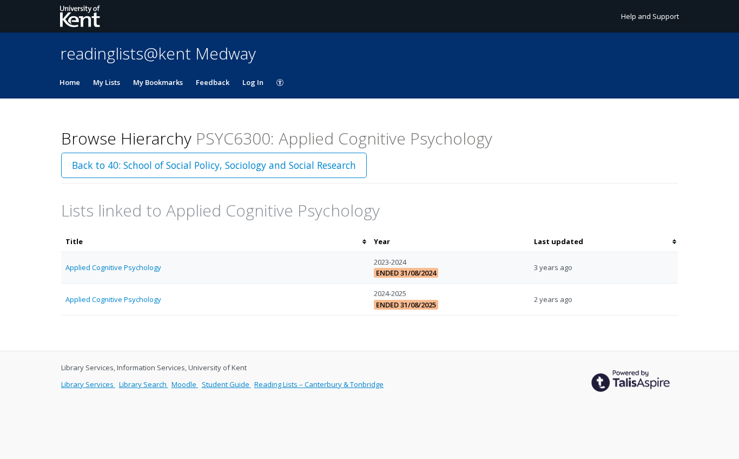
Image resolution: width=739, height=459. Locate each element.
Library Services (88, 384)
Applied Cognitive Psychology (113, 267)
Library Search (143, 384)
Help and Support (650, 16)
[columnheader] (215, 242)
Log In (252, 82)
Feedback (212, 82)
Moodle (184, 384)
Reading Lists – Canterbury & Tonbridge (319, 384)
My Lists (106, 82)
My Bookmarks (158, 82)
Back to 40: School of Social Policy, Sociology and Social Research (214, 165)
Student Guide (226, 384)
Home (70, 82)
